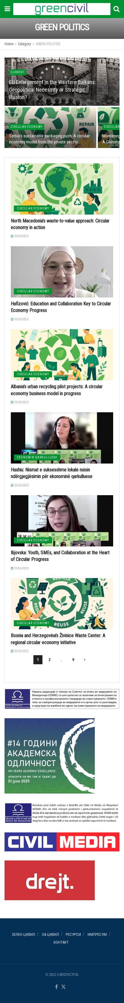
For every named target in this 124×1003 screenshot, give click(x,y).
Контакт (61, 942)
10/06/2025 (21, 236)
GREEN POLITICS (48, 44)
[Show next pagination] (84, 659)
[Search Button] (116, 9)
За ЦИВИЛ (50, 934)
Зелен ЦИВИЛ (23, 934)
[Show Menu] (7, 9)
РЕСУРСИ (73, 934)
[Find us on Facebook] (56, 987)
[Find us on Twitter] (63, 987)
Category (24, 44)
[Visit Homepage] (61, 9)
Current (18, 72)
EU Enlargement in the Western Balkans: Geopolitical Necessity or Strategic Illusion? (52, 89)
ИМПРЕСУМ (97, 934)
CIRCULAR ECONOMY (27, 126)
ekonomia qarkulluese (37, 457)
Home (9, 44)
